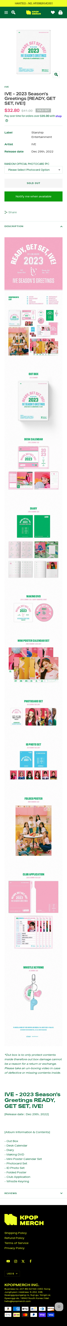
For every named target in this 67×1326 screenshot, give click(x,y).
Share (12, 212)
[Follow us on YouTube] (8, 1261)
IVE (6, 86)
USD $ (10, 1273)
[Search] (13, 12)
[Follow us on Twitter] (23, 1261)
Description (13, 226)
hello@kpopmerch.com (17, 1301)
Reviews (10, 1193)
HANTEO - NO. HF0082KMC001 (34, 3)
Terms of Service (16, 1243)
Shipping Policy (15, 1233)
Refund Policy (14, 1238)
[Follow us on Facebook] (30, 1261)
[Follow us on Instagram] (15, 1261)
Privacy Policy (14, 1248)
